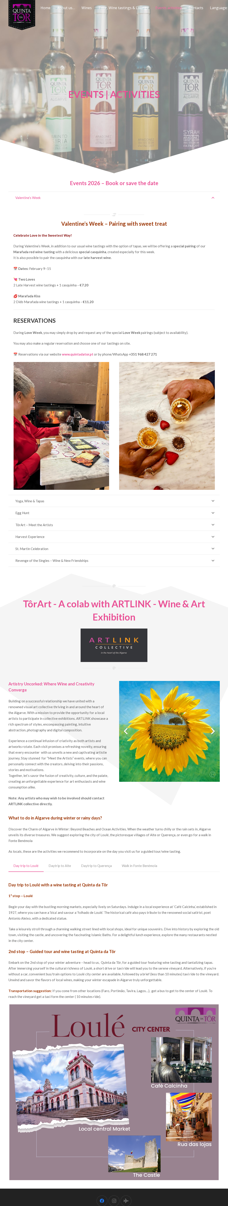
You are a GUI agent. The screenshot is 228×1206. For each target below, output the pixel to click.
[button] (94, 7)
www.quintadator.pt (77, 354)
